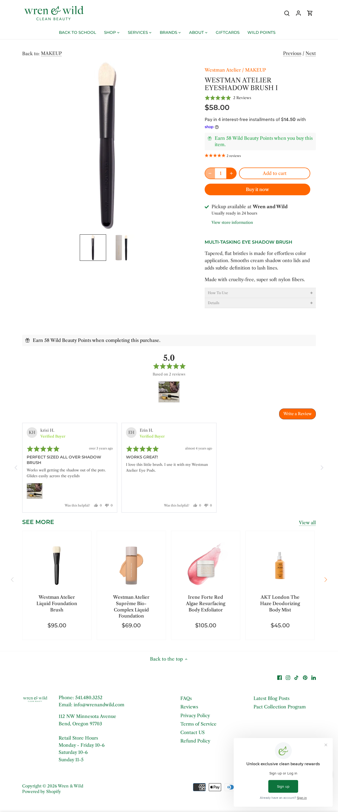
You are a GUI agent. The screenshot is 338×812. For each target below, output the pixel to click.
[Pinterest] (305, 677)
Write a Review (297, 413)
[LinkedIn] (313, 677)
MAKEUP (51, 53)
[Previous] (12, 580)
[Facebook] (279, 677)
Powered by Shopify (41, 791)
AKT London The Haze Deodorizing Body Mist (280, 604)
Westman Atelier (223, 70)
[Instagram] (288, 677)
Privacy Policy (195, 715)
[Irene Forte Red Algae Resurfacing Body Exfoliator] (206, 566)
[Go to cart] (310, 13)
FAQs (186, 698)
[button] (93, 247)
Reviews (189, 706)
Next (311, 53)
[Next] (325, 580)
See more (38, 522)
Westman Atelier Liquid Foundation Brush (56, 604)
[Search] (287, 13)
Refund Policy (195, 741)
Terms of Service (198, 724)
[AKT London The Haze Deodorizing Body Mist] (280, 566)
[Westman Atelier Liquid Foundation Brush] (57, 566)
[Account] (298, 13)
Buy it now (257, 189)
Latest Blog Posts (271, 698)
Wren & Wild (70, 785)
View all (307, 522)
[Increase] (231, 173)
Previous (292, 53)
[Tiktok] (296, 677)
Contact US (192, 732)
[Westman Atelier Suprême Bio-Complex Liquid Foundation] (131, 566)
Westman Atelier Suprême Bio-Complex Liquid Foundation (131, 607)
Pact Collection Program (279, 706)
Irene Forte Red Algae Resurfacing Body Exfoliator (205, 604)
